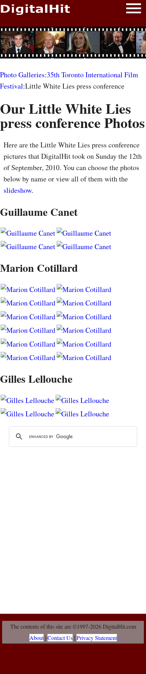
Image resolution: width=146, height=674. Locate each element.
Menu (133, 9)
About (36, 637)
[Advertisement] (73, 42)
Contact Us (60, 637)
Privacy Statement (97, 637)
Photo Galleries (22, 74)
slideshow (18, 190)
